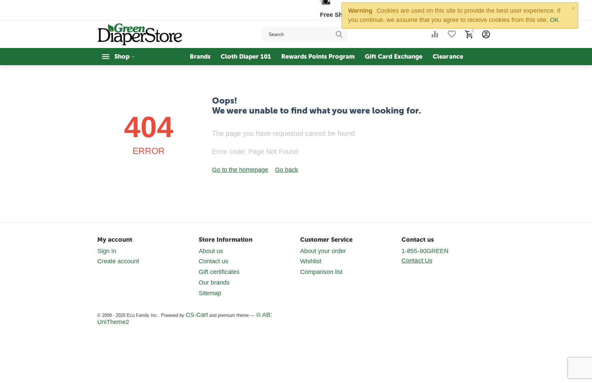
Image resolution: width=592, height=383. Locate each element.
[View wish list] (452, 34)
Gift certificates (219, 271)
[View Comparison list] (435, 34)
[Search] (339, 34)
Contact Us (417, 260)
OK (554, 19)
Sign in (106, 251)
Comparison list (321, 271)
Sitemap (210, 293)
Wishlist (310, 261)
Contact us (213, 261)
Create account (118, 261)
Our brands (214, 282)
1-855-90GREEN (425, 251)
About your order (323, 251)
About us (211, 251)
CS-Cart (197, 314)
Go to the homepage (240, 169)
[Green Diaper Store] (140, 34)
